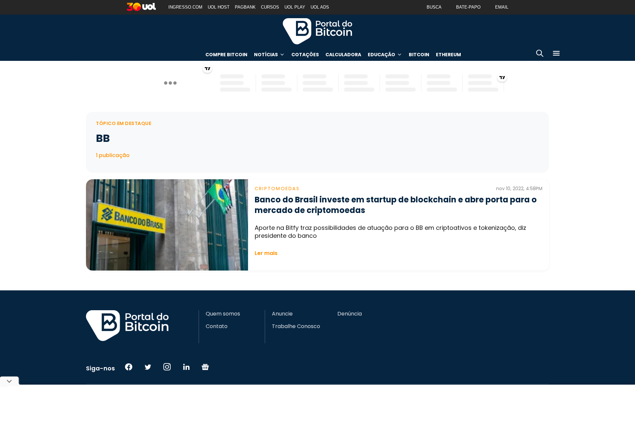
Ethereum (448, 54)
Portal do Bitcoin (317, 31)
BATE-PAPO (468, 7)
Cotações (305, 54)
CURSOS (270, 7)
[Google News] (205, 366)
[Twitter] (148, 366)
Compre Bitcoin (226, 54)
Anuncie (282, 313)
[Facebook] (128, 366)
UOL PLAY (294, 7)
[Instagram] (167, 366)
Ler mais (266, 253)
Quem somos (223, 313)
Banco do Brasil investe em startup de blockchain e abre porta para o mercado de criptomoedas (396, 205)
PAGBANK (245, 7)
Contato (217, 326)
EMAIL (501, 7)
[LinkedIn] (186, 366)
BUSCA (434, 7)
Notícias (266, 54)
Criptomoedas (277, 188)
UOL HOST (219, 7)
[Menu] (556, 54)
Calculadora (343, 54)
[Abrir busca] (539, 54)
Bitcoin (419, 54)
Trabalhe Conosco (296, 326)
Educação (381, 54)
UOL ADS (320, 7)
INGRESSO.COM (185, 7)
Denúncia (349, 313)
